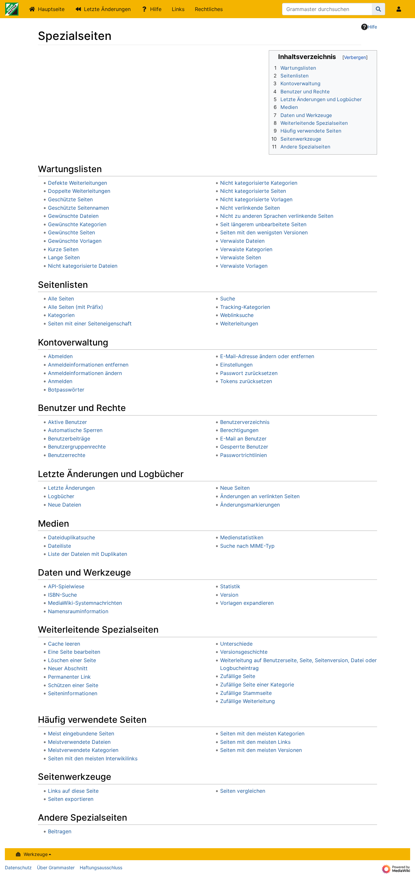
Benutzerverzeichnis (244, 422)
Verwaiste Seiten (240, 257)
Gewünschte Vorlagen (74, 241)
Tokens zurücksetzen (246, 381)
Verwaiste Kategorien (246, 249)
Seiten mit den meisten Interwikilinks (92, 758)
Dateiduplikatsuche (71, 537)
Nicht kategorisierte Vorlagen (256, 199)
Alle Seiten (61, 298)
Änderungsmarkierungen (250, 504)
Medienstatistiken (241, 537)
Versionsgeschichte (243, 652)
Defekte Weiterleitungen (77, 183)
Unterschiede (236, 643)
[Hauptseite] (11, 10)
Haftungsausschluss (101, 867)
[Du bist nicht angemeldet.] (400, 9)
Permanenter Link (69, 676)
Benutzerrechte (66, 455)
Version (229, 594)
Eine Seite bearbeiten (74, 652)
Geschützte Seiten (70, 199)
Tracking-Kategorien (245, 307)
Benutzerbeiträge (69, 438)
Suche (227, 298)
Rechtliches (209, 9)
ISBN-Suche (62, 594)
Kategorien (61, 315)
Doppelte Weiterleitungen (79, 191)
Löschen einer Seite (72, 660)
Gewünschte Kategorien (77, 224)
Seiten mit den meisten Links (255, 742)
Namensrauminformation (78, 611)
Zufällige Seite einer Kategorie (257, 684)
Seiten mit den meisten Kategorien (262, 733)
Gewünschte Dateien (73, 216)
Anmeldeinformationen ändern (85, 373)
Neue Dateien (64, 504)
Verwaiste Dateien (242, 241)
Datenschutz (18, 867)
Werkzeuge (36, 854)
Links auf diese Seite (73, 791)
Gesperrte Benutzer (244, 446)
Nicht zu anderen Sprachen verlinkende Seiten (276, 216)
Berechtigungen (239, 430)
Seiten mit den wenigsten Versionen (264, 232)
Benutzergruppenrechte (77, 446)
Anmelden (60, 381)
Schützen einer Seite (73, 685)
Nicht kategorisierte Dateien (82, 266)
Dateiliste (59, 546)
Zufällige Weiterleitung (247, 701)
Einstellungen (236, 364)
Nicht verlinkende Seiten (250, 208)
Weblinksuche (237, 315)
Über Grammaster (56, 867)
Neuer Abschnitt (68, 668)
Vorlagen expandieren (247, 603)
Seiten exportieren (70, 799)
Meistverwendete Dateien (79, 742)
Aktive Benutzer (67, 422)
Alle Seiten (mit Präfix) (75, 307)
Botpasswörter (66, 389)
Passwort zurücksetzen (249, 373)
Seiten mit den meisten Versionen (261, 750)
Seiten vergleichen (242, 791)
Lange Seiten (64, 257)
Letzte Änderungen (107, 9)
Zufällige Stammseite (246, 693)
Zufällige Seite (237, 676)
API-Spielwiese (66, 586)
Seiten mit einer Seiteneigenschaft (90, 323)
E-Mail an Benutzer (243, 438)
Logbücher (61, 496)
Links (178, 9)
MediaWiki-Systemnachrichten (85, 603)
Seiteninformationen (72, 693)
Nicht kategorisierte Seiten (253, 191)
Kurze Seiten (63, 249)
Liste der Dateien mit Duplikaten (87, 554)
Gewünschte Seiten (71, 232)
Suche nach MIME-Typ (247, 546)
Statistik (230, 586)
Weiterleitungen (239, 323)
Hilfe (155, 9)
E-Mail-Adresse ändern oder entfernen (267, 356)
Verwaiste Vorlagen (243, 266)
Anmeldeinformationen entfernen (88, 364)
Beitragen (59, 831)
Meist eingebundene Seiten (81, 733)
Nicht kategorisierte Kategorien (258, 183)
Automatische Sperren (75, 430)
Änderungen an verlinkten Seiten (260, 496)
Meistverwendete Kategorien (83, 750)
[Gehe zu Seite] (378, 9)
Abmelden (60, 356)
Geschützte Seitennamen (78, 208)
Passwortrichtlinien (243, 455)
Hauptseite (51, 9)
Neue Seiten (235, 488)
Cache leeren (64, 643)
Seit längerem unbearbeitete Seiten (263, 224)
